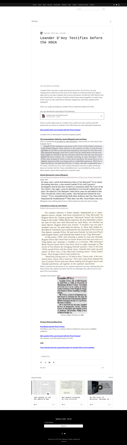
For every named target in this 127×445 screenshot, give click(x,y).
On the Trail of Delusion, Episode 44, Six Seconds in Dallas (100, 398)
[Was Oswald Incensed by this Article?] (72, 388)
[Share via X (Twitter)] (45, 362)
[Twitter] (116, 5)
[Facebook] (114, 5)
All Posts (35, 21)
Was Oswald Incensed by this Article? (71, 398)
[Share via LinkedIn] (49, 362)
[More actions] (103, 33)
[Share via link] (54, 362)
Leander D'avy (45, 356)
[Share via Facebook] (41, 362)
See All (111, 377)
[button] (119, 5)
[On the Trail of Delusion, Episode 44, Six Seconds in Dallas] (100, 388)
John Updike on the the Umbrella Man (42, 398)
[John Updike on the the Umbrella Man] (44, 388)
